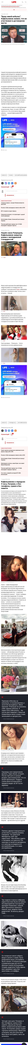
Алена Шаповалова (6, 397)
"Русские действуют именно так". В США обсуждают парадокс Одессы (11, 224)
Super (18, 289)
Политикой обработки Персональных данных (10, 6)
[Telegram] (9, 183)
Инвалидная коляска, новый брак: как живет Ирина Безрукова (12, 464)
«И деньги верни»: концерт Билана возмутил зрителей (12, 203)
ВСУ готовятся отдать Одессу (8, 211)
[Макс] (5, 183)
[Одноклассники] (15, 183)
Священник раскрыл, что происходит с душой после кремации (13, 215)
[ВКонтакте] (12, 183)
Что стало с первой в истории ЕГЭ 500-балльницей (11, 473)
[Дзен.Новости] (2, 183)
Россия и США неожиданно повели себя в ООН (13, 207)
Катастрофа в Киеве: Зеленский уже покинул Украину (12, 220)
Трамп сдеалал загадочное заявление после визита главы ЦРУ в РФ (12, 451)
